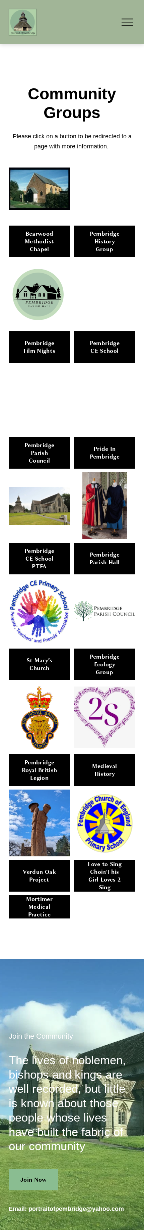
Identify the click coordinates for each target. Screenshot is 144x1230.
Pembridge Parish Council (39, 453)
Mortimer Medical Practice (39, 906)
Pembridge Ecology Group (105, 664)
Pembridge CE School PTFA (39, 558)
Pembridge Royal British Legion (39, 770)
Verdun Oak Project (39, 876)
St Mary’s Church (39, 664)
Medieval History (104, 770)
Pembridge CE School (105, 347)
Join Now (33, 1180)
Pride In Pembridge (105, 453)
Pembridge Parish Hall (104, 558)
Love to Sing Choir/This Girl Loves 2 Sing (105, 875)
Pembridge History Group (105, 241)
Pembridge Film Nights (39, 347)
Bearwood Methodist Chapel (39, 241)
